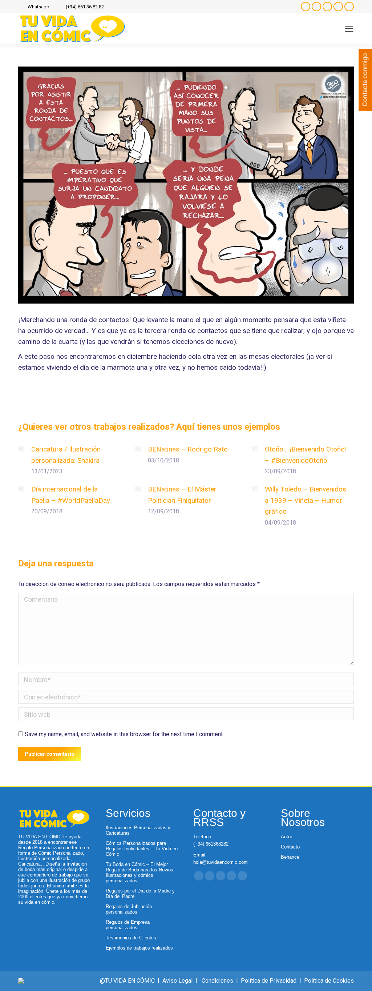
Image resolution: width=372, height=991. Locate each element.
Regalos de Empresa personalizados (128, 924)
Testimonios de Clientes (131, 937)
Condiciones (217, 980)
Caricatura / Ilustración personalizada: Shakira (66, 454)
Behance (290, 857)
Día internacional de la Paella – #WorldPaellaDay (70, 494)
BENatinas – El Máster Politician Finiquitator (182, 494)
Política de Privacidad (268, 980)
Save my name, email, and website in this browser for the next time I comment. (124, 734)
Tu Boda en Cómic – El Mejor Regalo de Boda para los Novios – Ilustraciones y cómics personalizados (141, 872)
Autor (286, 836)
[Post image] (21, 449)
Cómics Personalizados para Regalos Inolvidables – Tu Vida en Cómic (142, 848)
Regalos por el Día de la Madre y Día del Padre (140, 893)
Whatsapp (38, 6)
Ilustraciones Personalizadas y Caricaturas (138, 830)
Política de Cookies (329, 980)
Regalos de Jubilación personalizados (129, 909)
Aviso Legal (177, 980)
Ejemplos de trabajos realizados (139, 948)
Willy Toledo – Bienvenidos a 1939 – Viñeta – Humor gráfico (305, 500)
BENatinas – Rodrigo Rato (188, 449)
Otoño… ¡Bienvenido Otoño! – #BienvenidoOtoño (306, 454)
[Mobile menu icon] (349, 29)
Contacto (290, 847)
